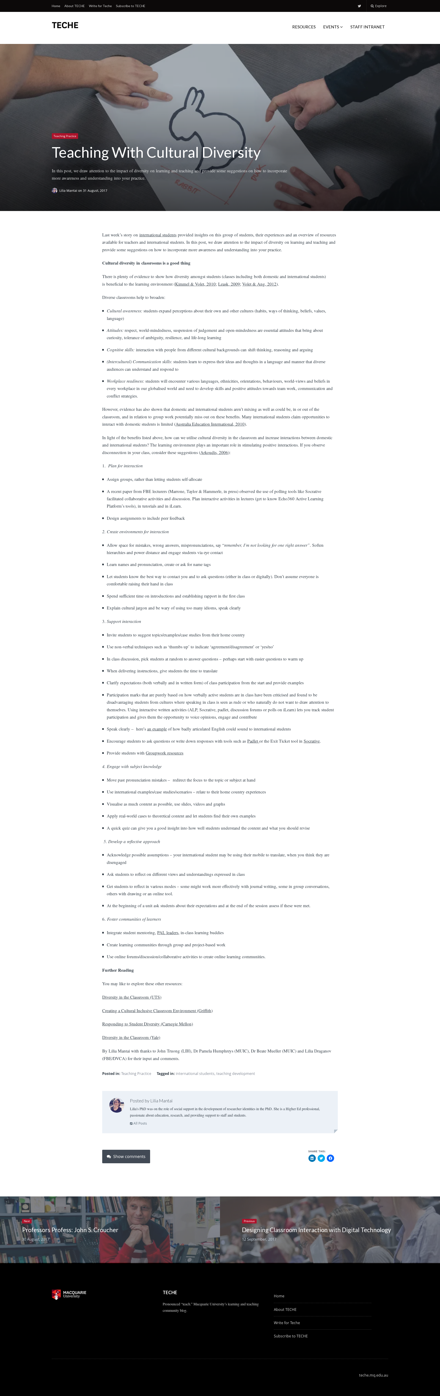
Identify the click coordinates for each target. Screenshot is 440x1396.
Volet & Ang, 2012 (259, 284)
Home (56, 6)
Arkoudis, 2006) (214, 452)
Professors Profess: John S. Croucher (70, 1230)
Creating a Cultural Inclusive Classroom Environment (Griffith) (157, 1010)
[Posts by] (55, 190)
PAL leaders (167, 932)
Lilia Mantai (68, 190)
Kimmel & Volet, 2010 (195, 284)
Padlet (253, 741)
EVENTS (331, 26)
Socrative (312, 741)
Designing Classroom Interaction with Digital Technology (316, 1230)
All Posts (139, 1123)
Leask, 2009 (229, 284)
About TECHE (74, 6)
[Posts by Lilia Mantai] (116, 1106)
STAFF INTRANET (367, 26)
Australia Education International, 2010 (210, 424)
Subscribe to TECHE (130, 6)
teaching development (235, 1073)
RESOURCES (304, 26)
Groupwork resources (164, 753)
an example (157, 729)
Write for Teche (100, 6)
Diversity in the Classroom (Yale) (131, 1037)
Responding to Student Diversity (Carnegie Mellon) (147, 1024)
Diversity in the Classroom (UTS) (131, 997)
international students (157, 235)
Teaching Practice (65, 136)
